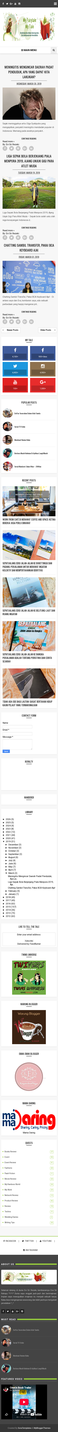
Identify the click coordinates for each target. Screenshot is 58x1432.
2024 (8, 825)
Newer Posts (12, 330)
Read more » (8, 141)
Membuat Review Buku (22, 439)
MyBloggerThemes (42, 1428)
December (13, 844)
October (12, 851)
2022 (8, 832)
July (10, 860)
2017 (8, 900)
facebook (11, 1241)
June (10, 863)
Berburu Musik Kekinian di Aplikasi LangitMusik (31, 453)
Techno (8, 1211)
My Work (8, 1190)
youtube (47, 1241)
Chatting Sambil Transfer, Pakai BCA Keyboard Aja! (29, 247)
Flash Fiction (10, 1173)
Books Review (10, 1151)
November (13, 847)
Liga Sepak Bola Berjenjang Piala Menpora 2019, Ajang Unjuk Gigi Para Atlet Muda (29, 161)
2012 (8, 916)
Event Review (10, 1162)
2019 (8, 841)
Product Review (11, 1201)
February (12, 891)
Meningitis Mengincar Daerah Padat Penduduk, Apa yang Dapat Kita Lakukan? (29, 71)
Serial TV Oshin (19, 426)
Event (7, 1157)
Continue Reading (28, 138)
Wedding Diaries (11, 1217)
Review (8, 1206)
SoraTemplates (24, 1428)
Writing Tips (10, 1222)
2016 (8, 903)
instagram (32, 1250)
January (12, 894)
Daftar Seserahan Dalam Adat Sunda (27, 413)
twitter (29, 1241)
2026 (8, 819)
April (10, 870)
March (11, 873)
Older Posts (45, 330)
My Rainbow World (12, 1184)
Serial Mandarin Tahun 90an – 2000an (27, 466)
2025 (8, 822)
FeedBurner (35, 944)
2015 (8, 906)
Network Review (11, 1195)
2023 (8, 829)
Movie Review (10, 1179)
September (13, 854)
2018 (8, 897)
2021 (8, 835)
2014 (8, 910)
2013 (8, 913)
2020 (8, 838)
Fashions (8, 1168)
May (10, 866)
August (12, 857)
